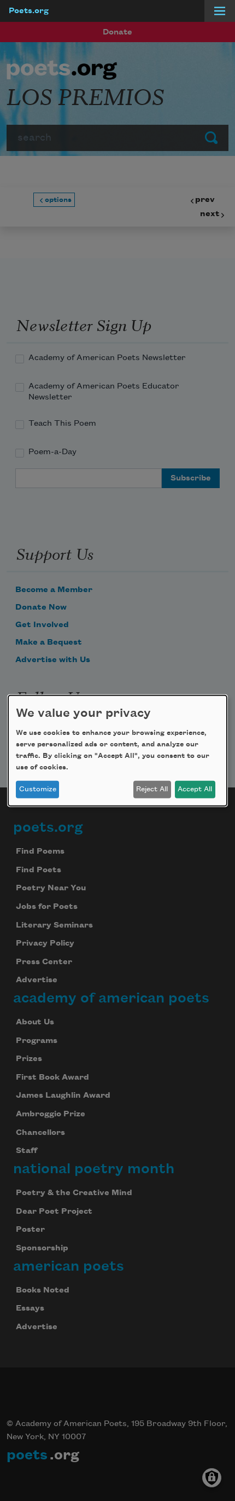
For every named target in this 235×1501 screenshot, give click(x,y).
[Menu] (219, 11)
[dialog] (117, 750)
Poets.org (29, 11)
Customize (37, 789)
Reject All (152, 789)
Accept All (195, 789)
